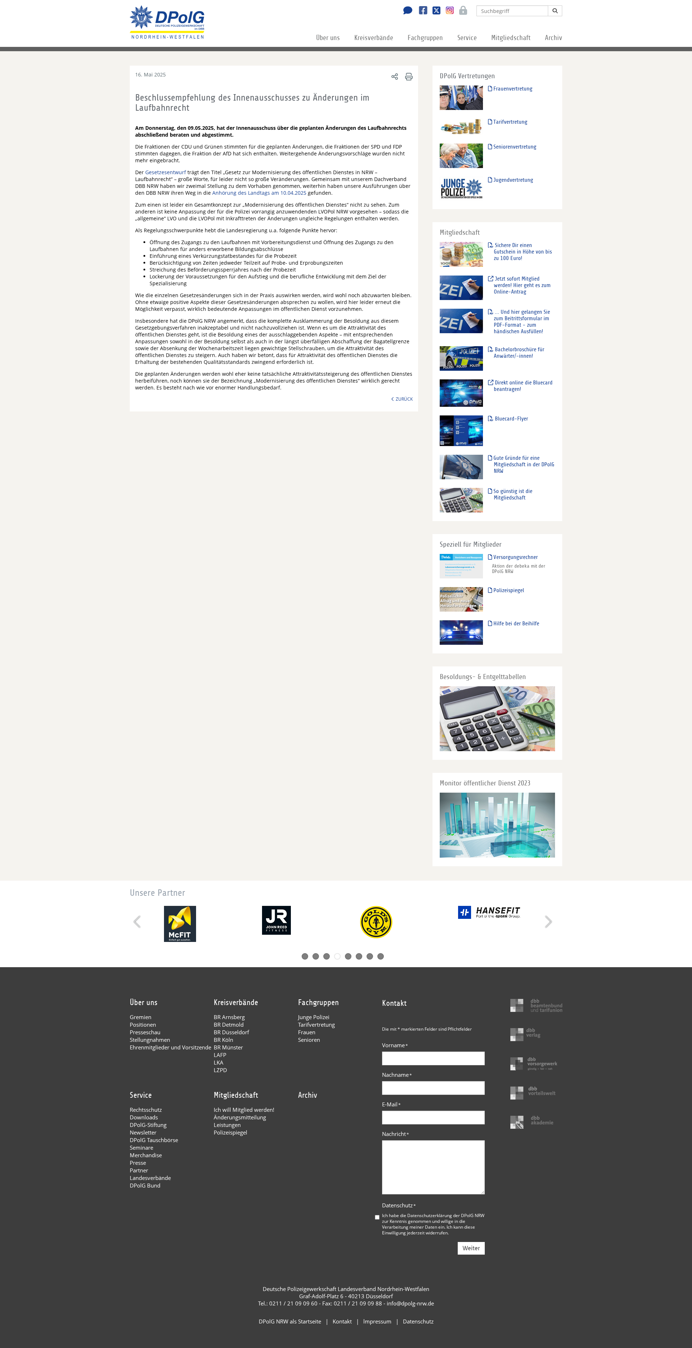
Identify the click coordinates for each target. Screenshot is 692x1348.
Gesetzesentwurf (166, 172)
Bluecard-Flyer (510, 418)
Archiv (553, 37)
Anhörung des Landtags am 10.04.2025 (259, 192)
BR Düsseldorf (231, 1032)
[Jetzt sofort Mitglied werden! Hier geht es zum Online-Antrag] (461, 287)
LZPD (220, 1070)
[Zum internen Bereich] (461, 11)
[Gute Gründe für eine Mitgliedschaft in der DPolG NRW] (461, 467)
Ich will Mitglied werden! (244, 1109)
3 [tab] (326, 956)
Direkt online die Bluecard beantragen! (523, 385)
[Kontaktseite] (406, 11)
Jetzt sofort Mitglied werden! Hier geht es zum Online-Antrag (522, 285)
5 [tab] (348, 956)
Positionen (143, 1024)
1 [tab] (305, 956)
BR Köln (223, 1039)
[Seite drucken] (408, 76)
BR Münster (228, 1047)
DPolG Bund (145, 1185)
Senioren (309, 1039)
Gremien (140, 1017)
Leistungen (227, 1124)
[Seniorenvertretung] (461, 155)
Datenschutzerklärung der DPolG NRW (445, 1215)
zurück (404, 399)
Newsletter (143, 1132)
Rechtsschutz (146, 1109)
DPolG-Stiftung (148, 1124)
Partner (139, 1170)
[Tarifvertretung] (461, 126)
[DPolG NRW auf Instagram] (447, 10)
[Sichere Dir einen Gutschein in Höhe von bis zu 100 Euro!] (461, 254)
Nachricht (395, 1133)
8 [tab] (380, 956)
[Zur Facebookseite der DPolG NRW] (420, 11)
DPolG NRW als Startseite (290, 1321)
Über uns (328, 37)
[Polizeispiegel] (461, 599)
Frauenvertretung (512, 88)
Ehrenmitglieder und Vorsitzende (170, 1047)
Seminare (141, 1147)
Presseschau (145, 1032)
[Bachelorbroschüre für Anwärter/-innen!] (461, 358)
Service (467, 37)
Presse (138, 1162)
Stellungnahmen (150, 1039)
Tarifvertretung (509, 122)
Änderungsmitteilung (240, 1117)
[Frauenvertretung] (461, 97)
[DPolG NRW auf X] (433, 11)
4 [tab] (337, 956)
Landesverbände (150, 1177)
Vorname (395, 1045)
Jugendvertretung (512, 180)
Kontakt (342, 1321)
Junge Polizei (313, 1017)
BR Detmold (229, 1024)
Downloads (144, 1117)
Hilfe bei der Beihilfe (515, 623)
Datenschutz (399, 1205)
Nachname (397, 1074)
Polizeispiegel (508, 590)
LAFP (220, 1054)
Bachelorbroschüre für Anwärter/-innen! (518, 352)
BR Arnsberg (229, 1017)
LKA (218, 1062)
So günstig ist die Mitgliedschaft (512, 494)
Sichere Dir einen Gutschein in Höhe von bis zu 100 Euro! (522, 251)
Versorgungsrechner (515, 557)
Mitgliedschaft (511, 37)
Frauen (306, 1032)
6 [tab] (359, 956)
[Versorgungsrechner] (461, 566)
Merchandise (146, 1155)
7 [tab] (370, 956)
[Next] (547, 922)
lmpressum (377, 1321)
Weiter (471, 1248)
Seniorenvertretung (514, 147)
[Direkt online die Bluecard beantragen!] (461, 393)
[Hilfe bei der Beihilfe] (461, 632)
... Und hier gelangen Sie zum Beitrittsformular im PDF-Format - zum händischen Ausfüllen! (521, 322)
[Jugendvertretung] (461, 188)
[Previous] (137, 922)
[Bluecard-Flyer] (461, 430)
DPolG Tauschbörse (154, 1140)
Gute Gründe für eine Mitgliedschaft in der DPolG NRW (523, 464)
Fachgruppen (425, 37)
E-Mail (391, 1104)
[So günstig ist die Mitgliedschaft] (461, 500)
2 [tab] (315, 956)
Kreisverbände (373, 37)
